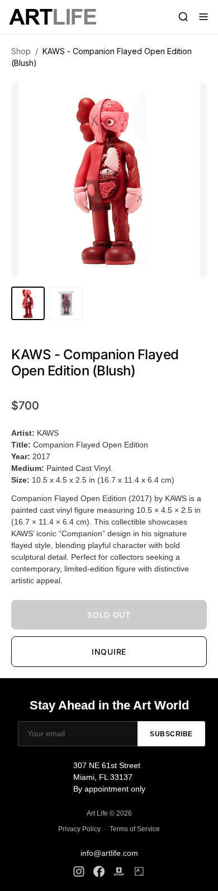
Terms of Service (135, 829)
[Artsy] (139, 871)
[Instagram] (78, 871)
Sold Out (109, 615)
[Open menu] (203, 16)
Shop (21, 51)
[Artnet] (119, 871)
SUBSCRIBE (171, 734)
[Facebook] (99, 871)
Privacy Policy (79, 829)
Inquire (109, 651)
